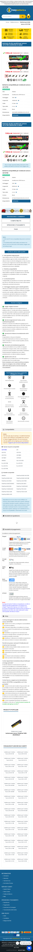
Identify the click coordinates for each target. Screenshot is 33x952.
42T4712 (4, 452)
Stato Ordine (6, 891)
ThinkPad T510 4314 (21, 489)
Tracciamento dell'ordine (10, 910)
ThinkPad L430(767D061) (8, 483)
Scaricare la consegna (9, 907)
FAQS (16, 229)
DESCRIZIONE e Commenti (16, 216)
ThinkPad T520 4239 (7, 491)
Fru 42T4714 (5, 466)
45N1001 (4, 460)
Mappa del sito (7, 920)
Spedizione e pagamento (16, 225)
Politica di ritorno (7, 894)
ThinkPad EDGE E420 (7, 478)
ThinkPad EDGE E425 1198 (22, 478)
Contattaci (6, 918)
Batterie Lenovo (15, 22)
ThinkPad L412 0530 (6, 481)
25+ (17, 450)
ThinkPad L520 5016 (6, 486)
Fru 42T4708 (5, 463)
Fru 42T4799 (5, 468)
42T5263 (18, 458)
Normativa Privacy (8, 883)
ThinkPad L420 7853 (21, 481)
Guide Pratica (6, 889)
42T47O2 (4, 455)
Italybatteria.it (16, 938)
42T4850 (18, 455)
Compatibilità (16, 221)
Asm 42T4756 (20, 460)
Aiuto (4, 916)
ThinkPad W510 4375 (7, 494)
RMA (4, 896)
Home (7, 22)
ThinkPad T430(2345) (22, 486)
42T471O (18, 452)
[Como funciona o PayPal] (16, 935)
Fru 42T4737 (19, 466)
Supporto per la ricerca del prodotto (18, 443)
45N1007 (4, 475)
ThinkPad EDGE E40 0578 (22, 475)
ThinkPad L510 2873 (21, 483)
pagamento (6, 905)
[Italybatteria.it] (16, 12)
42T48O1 (4, 458)
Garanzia (5, 878)
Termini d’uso (6, 881)
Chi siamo (6, 876)
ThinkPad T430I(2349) (7, 489)
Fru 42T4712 (19, 463)
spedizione (6, 902)
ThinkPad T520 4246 (21, 491)
